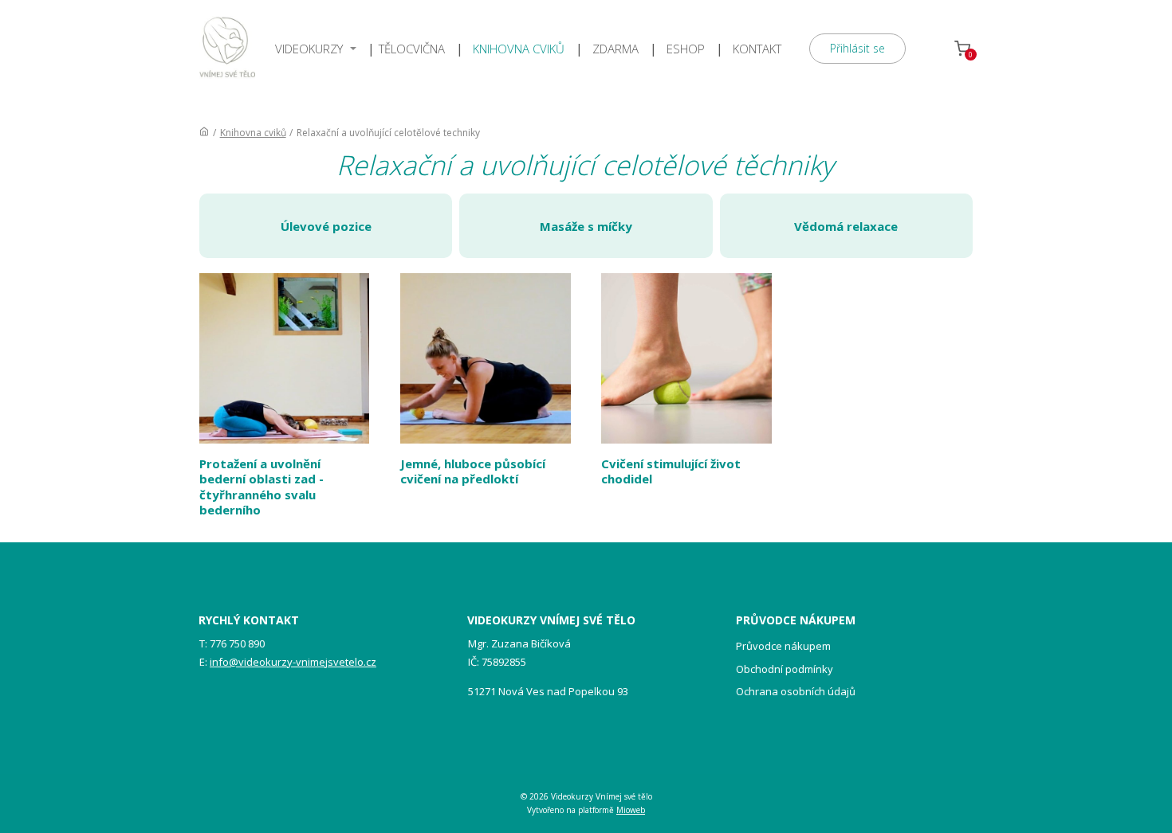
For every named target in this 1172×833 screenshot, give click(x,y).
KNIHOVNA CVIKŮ (518, 49)
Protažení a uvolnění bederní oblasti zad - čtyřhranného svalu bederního (261, 487)
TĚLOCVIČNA (412, 49)
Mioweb (630, 809)
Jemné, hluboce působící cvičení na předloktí (472, 471)
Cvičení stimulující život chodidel (671, 471)
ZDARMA (615, 49)
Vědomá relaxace (846, 226)
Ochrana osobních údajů (795, 691)
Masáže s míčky (586, 226)
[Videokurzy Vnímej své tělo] (227, 48)
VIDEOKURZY (309, 49)
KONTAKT (757, 49)
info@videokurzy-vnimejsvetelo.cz (293, 662)
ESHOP (686, 49)
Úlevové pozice (326, 226)
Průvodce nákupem (783, 646)
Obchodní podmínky (784, 669)
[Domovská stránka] (204, 132)
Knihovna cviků (253, 132)
